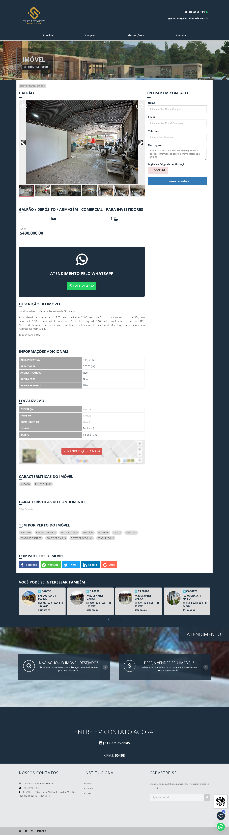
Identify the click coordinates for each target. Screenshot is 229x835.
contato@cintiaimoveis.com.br (38, 783)
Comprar (90, 35)
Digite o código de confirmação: (167, 164)
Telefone (153, 131)
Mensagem (155, 145)
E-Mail (151, 117)
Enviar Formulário (178, 181)
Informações (135, 35)
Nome (151, 102)
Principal (48, 35)
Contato (181, 35)
